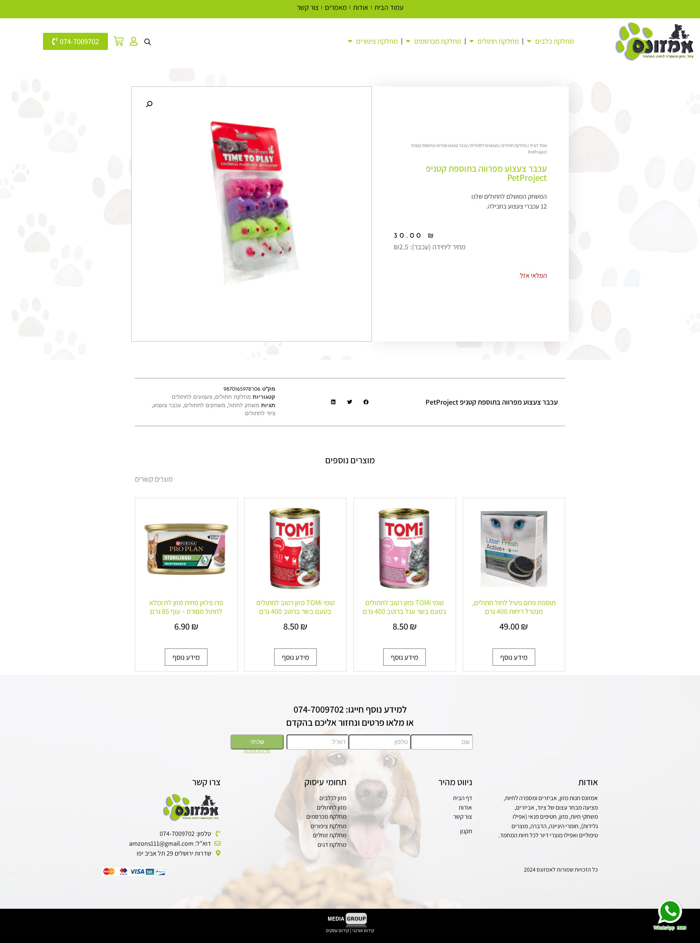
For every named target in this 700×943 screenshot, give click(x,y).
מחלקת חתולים (498, 41)
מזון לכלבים (332, 798)
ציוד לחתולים (260, 414)
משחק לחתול (243, 406)
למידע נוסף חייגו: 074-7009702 (350, 709)
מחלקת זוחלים (329, 835)
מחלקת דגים (332, 845)
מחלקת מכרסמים (326, 817)
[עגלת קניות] (118, 41)
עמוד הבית (538, 145)
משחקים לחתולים (204, 406)
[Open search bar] (147, 41)
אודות (465, 807)
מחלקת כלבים (554, 41)
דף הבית (462, 798)
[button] (149, 104)
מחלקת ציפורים (328, 826)
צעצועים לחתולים (484, 145)
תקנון (466, 831)
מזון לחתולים (331, 807)
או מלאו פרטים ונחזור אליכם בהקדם (350, 722)
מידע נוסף (514, 657)
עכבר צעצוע (167, 406)
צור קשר (462, 817)
